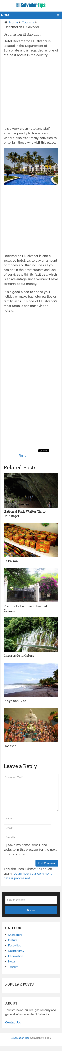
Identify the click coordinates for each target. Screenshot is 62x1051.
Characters (15, 934)
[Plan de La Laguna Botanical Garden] (31, 585)
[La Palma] (31, 540)
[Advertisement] (31, 92)
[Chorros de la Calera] (31, 634)
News (12, 961)
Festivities (14, 945)
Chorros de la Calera (19, 655)
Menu (5, 15)
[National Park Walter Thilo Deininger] (31, 490)
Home (13, 22)
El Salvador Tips (20, 1038)
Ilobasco (10, 746)
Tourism (28, 22)
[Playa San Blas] (31, 680)
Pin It (22, 455)
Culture (12, 940)
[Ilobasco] (31, 725)
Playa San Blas (15, 701)
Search (31, 910)
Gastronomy (16, 950)
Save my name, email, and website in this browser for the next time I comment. (30, 849)
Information (15, 956)
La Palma (11, 561)
